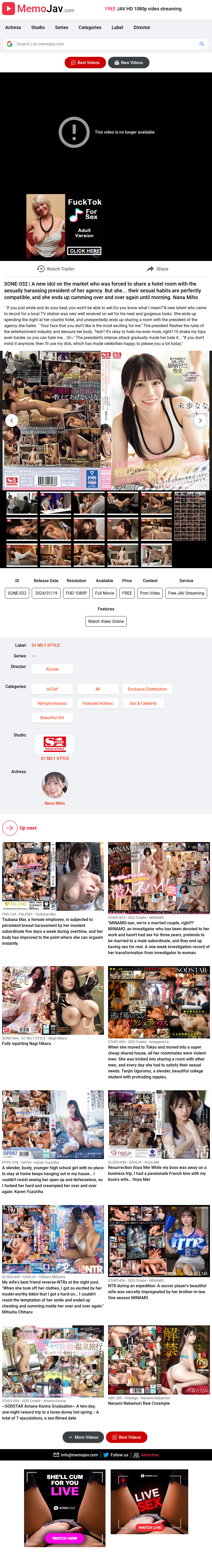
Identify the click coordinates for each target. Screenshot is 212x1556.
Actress (13, 27)
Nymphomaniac (52, 703)
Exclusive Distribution (147, 689)
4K (97, 689)
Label (117, 27)
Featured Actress (97, 703)
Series (61, 27)
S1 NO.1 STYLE (46, 645)
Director (142, 27)
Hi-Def (52, 689)
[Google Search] (202, 44)
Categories (90, 27)
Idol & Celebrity (143, 703)
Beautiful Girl (52, 717)
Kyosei (52, 669)
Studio (38, 27)
